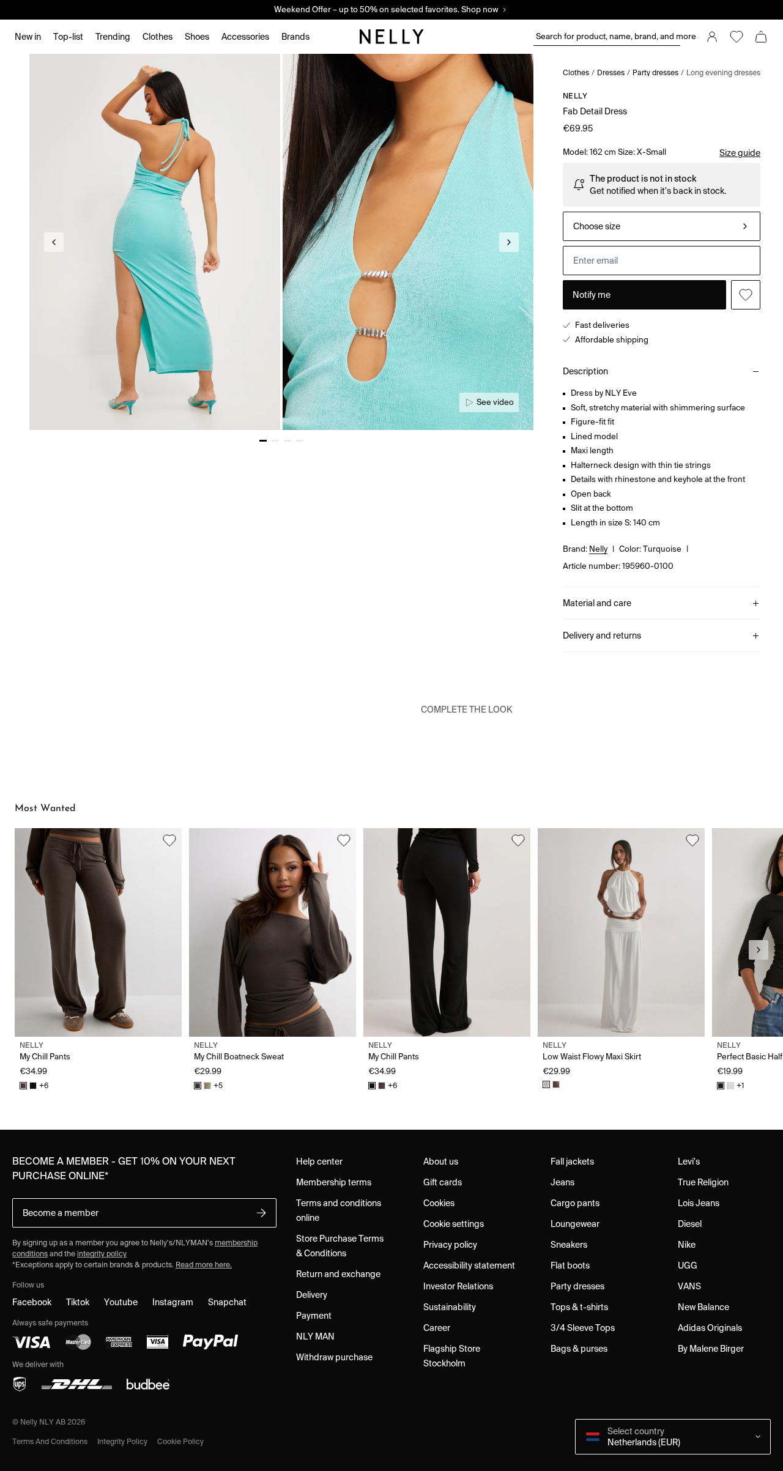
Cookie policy (180, 1441)
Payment (314, 1315)
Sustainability (449, 1307)
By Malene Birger (711, 1348)
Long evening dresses (723, 72)
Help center (319, 1161)
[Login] (712, 36)
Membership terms (333, 1182)
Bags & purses (579, 1348)
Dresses (611, 72)
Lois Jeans (698, 1203)
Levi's (689, 1161)
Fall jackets (572, 1161)
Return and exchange (338, 1274)
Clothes (576, 72)
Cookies (439, 1203)
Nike (687, 1244)
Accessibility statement (469, 1265)
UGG (687, 1265)
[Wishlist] (736, 36)
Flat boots (570, 1265)
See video (495, 402)
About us (440, 1161)
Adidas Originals (710, 1327)
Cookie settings (453, 1223)
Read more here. (204, 1264)
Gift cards (442, 1182)
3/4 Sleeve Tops (583, 1327)
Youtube (121, 1302)
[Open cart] (761, 36)
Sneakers (569, 1244)
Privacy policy (450, 1244)
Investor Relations (458, 1286)
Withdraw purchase (334, 1357)
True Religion (703, 1182)
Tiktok (77, 1302)
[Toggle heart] (745, 294)
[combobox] (661, 226)
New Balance (703, 1307)
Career (436, 1327)
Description (585, 371)
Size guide (739, 153)
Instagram (172, 1302)
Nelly (575, 95)
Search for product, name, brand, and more (608, 36)
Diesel (690, 1223)
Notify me (591, 294)
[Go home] (391, 36)
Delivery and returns (602, 635)
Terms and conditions (49, 1441)
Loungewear (575, 1223)
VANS (689, 1286)
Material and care (597, 603)
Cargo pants (575, 1203)
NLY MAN (315, 1336)
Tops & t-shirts (579, 1307)
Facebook (31, 1302)
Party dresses (655, 72)
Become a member (60, 1212)
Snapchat (227, 1302)
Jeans (562, 1182)
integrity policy (102, 1253)
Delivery (311, 1294)
